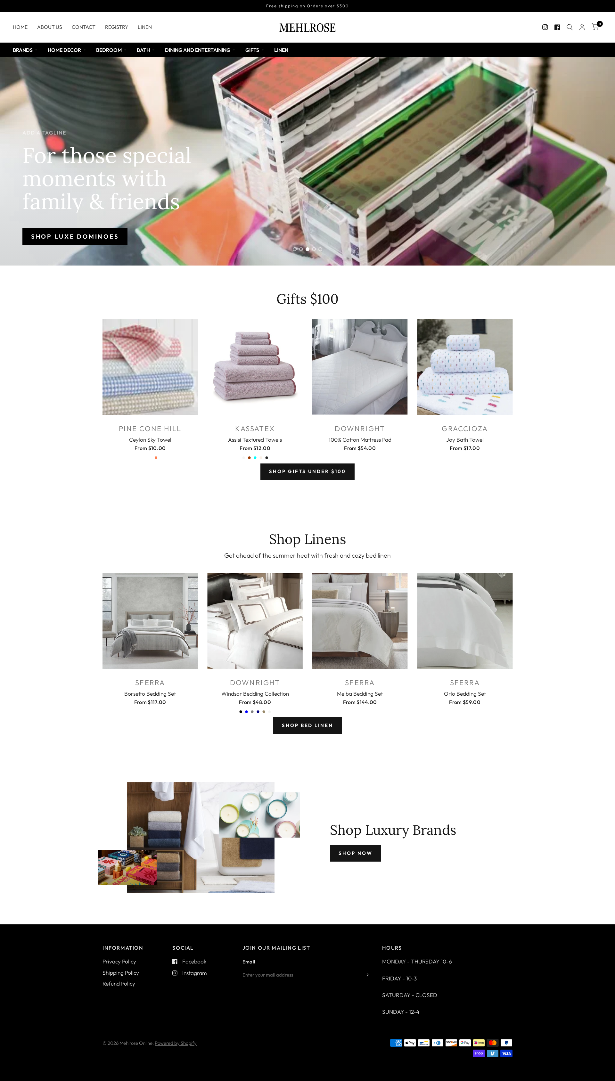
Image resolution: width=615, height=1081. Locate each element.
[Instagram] (545, 27)
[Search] (569, 27)
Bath (143, 50)
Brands (23, 50)
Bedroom (109, 50)
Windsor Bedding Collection (255, 693)
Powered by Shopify (176, 1043)
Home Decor (64, 50)
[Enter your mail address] (366, 975)
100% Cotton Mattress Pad (360, 439)
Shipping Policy (120, 972)
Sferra (150, 682)
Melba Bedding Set (360, 693)
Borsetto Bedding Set (150, 693)
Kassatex (255, 428)
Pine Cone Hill (150, 428)
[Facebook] (557, 27)
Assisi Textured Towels (255, 439)
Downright (360, 428)
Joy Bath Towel (465, 439)
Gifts (252, 50)
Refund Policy (118, 983)
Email (248, 962)
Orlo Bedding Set (465, 693)
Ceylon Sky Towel (150, 439)
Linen (145, 27)
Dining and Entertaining (197, 50)
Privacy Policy (119, 961)
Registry (116, 27)
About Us (49, 27)
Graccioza (465, 428)
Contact (83, 27)
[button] (74, 236)
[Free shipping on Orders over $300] (307, 6)
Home (20, 27)
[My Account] (582, 27)
